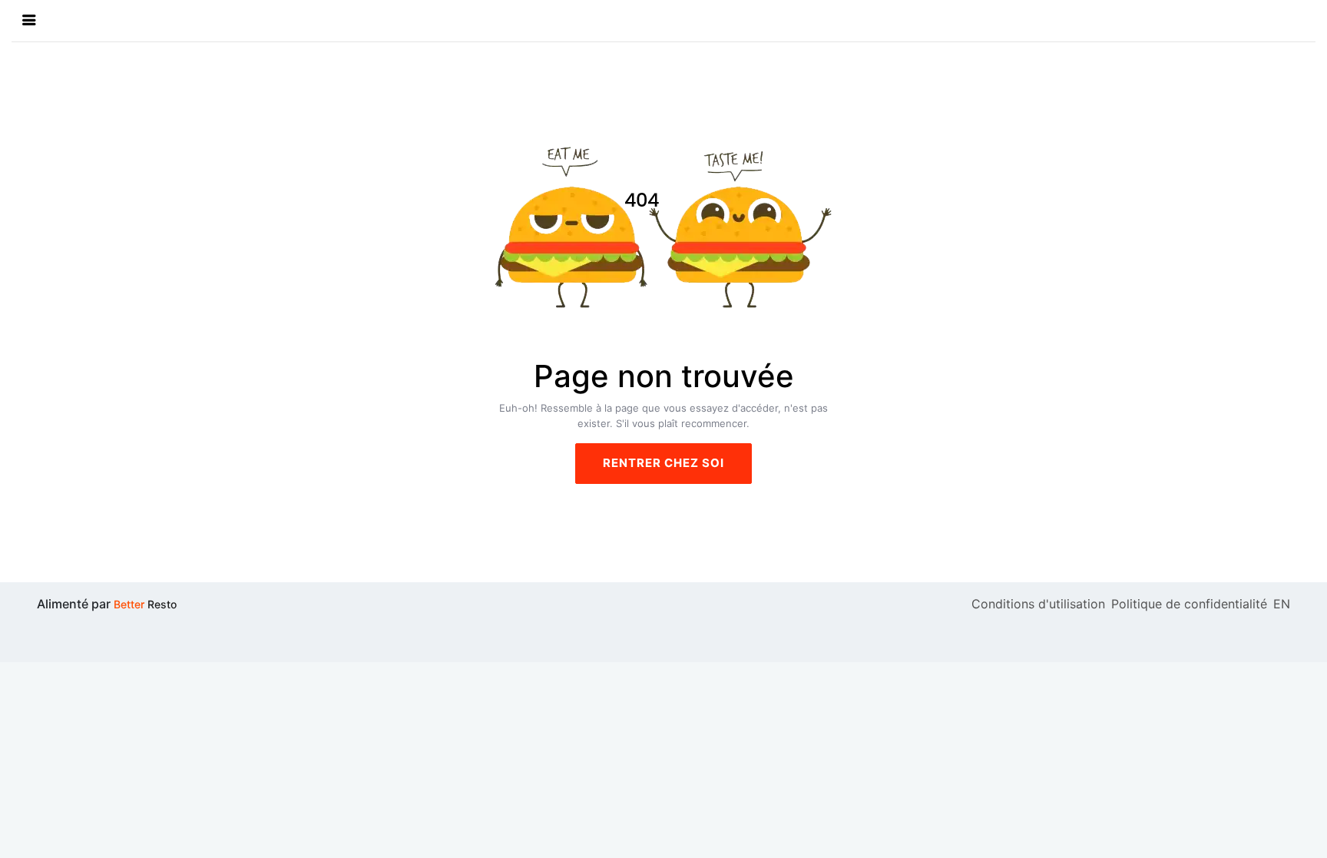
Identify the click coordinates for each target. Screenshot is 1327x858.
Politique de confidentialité (1189, 603)
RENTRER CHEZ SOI (663, 463)
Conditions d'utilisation (1038, 603)
